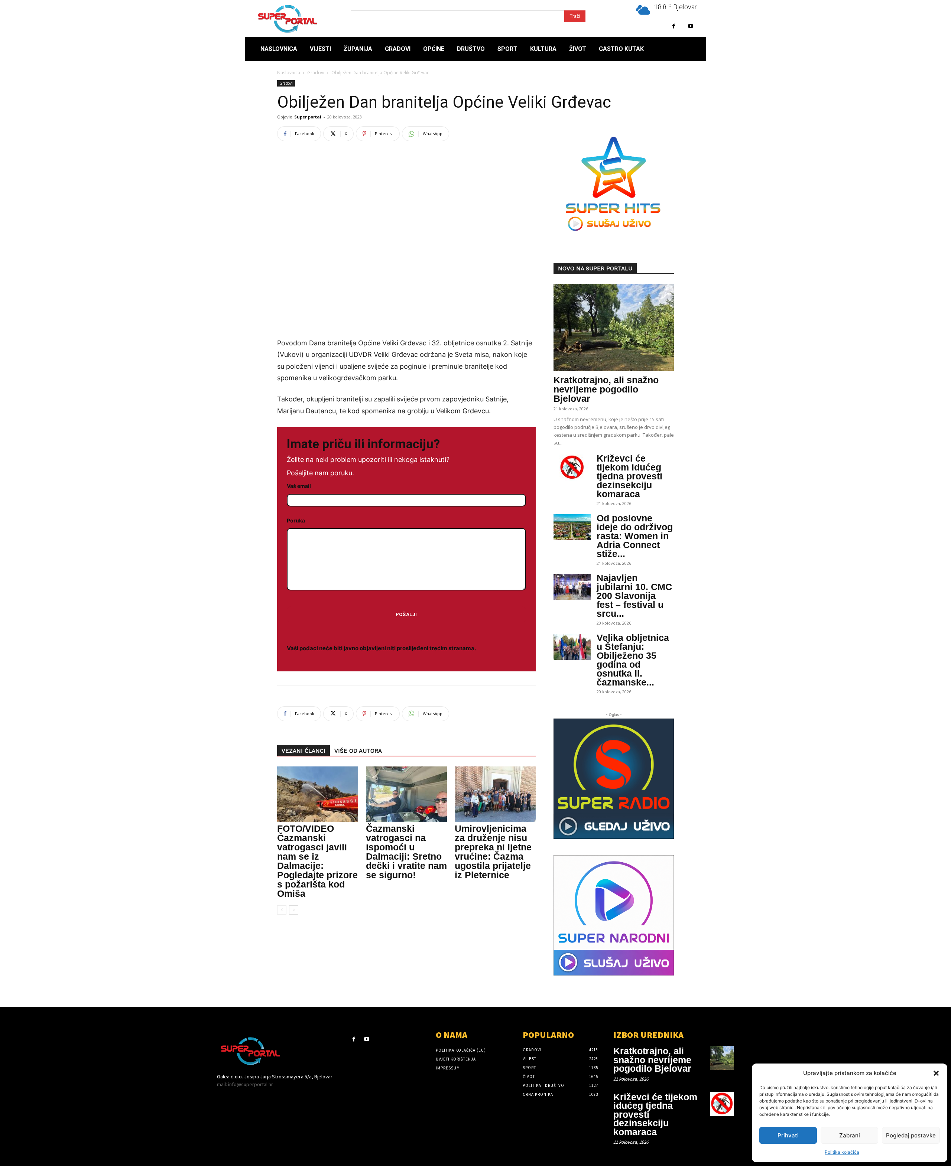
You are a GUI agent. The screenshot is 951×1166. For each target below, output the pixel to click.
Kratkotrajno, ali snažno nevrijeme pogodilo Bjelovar (606, 389)
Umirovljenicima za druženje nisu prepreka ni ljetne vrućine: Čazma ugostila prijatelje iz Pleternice (493, 851)
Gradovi (315, 72)
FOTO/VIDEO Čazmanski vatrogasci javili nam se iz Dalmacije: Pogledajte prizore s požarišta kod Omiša (317, 861)
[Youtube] (690, 26)
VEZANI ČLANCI (303, 751)
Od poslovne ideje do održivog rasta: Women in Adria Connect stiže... (635, 536)
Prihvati (788, 1135)
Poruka (296, 520)
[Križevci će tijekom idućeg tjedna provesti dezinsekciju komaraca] (572, 468)
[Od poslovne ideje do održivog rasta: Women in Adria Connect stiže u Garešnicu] (572, 527)
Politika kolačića (842, 1152)
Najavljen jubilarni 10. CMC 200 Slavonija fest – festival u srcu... (634, 596)
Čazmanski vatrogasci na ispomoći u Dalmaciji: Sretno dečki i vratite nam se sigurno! (406, 851)
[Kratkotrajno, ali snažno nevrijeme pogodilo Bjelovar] (614, 327)
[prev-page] (281, 910)
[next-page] (293, 910)
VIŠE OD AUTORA (358, 751)
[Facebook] (673, 26)
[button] (936, 1073)
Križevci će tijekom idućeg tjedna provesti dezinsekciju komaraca (629, 476)
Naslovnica (288, 72)
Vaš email (299, 486)
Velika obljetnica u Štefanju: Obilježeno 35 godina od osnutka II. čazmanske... (633, 659)
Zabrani (849, 1135)
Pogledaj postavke (911, 1135)
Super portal (307, 117)
